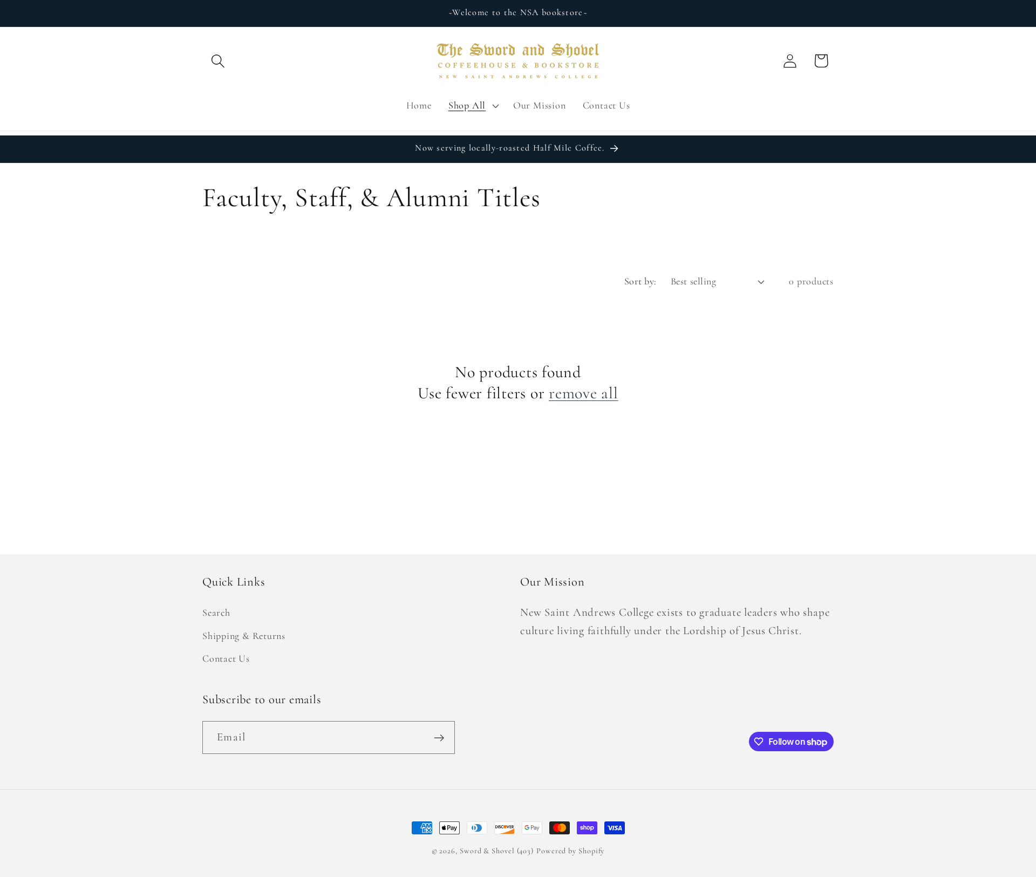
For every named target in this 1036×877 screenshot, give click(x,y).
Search (216, 613)
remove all (583, 393)
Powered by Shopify (570, 850)
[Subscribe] (439, 738)
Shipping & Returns (243, 636)
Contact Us (226, 658)
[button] (217, 60)
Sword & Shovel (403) (497, 850)
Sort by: (640, 281)
